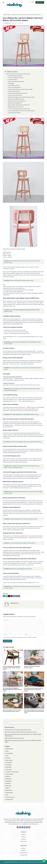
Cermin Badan (9, 753)
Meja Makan (9, 781)
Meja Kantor (9, 778)
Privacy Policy (23, 841)
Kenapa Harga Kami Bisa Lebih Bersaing (17, 93)
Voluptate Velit (9, 799)
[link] (4, 596)
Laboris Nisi (9, 769)
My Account (40, 2)
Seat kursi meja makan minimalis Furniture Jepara (22, 280)
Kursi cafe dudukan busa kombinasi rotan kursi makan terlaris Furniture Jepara (11, 668)
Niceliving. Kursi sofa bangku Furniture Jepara (21, 568)
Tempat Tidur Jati (10, 797)
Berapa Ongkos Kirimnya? (14, 91)
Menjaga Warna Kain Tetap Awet (15, 106)
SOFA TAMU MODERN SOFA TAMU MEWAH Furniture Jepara (24, 414)
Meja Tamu (8, 785)
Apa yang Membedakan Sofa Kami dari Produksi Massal (21, 110)
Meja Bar (8, 776)
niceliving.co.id (14, 603)
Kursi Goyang (9, 760)
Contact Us (23, 836)
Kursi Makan (9, 762)
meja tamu (37, 336)
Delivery (23, 848)
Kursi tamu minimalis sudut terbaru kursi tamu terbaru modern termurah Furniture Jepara (34, 711)
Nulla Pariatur (9, 790)
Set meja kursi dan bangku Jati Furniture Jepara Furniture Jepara (25, 441)
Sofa (7, 794)
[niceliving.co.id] (7, 605)
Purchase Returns (23, 852)
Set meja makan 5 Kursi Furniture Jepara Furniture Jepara (18, 729)
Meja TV (8, 788)
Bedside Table (9, 748)
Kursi (7, 755)
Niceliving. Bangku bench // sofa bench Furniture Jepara (23, 519)
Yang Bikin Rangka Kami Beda (15, 75)
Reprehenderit (9, 792)
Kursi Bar (8, 758)
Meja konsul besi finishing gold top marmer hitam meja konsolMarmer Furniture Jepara (23, 741)
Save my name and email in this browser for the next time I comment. (20, 637)
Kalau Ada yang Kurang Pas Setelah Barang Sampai (20, 89)
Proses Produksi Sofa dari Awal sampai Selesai (19, 108)
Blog (7, 751)
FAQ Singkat (11, 83)
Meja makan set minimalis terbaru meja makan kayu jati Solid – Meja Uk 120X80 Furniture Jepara (23, 735)
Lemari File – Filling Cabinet (12, 771)
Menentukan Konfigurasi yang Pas (16, 99)
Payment (23, 850)
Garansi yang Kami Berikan (14, 112)
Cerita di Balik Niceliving (13, 85)
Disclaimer (23, 839)
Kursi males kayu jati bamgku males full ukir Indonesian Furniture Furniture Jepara (33, 689)
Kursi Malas (8, 764)
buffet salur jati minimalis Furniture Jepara (14, 738)
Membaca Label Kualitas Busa (15, 103)
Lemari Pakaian (9, 774)
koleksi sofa (16, 336)
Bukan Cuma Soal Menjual (14, 87)
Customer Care (23, 855)
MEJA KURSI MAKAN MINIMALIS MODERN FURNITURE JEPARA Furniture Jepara (12, 689)
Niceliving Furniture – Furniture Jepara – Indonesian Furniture (23, 862)
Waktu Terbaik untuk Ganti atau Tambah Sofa (18, 104)
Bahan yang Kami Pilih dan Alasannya (17, 101)
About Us (23, 834)
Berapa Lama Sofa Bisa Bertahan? (16, 81)
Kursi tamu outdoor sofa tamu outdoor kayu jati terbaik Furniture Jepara (12, 710)
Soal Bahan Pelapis (12, 79)
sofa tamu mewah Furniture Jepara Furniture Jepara (22, 543)
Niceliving (36, 582)
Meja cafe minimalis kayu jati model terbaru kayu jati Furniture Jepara (21, 732)
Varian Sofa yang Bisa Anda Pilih (15, 77)
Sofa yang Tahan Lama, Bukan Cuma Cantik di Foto (18, 73)
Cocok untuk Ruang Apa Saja (15, 95)
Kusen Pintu (8, 767)
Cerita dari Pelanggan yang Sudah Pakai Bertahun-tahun (21, 97)
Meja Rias (8, 783)
